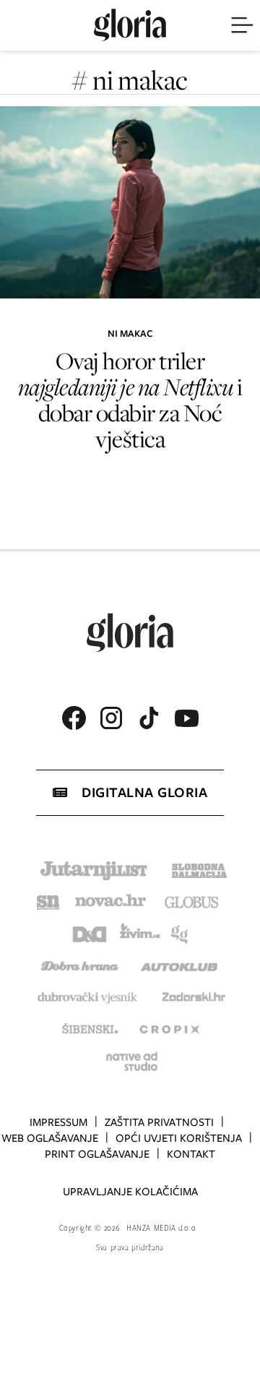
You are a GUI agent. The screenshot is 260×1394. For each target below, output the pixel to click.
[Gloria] (130, 25)
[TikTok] (148, 718)
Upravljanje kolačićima (130, 1192)
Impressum (58, 1122)
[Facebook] (73, 718)
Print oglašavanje (97, 1154)
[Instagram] (111, 718)
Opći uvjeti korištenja (179, 1138)
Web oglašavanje (49, 1138)
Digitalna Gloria (144, 792)
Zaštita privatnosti (159, 1122)
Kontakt (191, 1154)
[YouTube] (186, 718)
